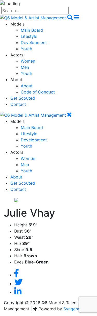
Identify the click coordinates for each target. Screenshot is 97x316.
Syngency (73, 308)
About (27, 85)
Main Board (32, 30)
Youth (26, 48)
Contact (18, 104)
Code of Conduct (38, 92)
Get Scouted (22, 98)
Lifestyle (29, 36)
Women (28, 61)
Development (34, 42)
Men (25, 67)
